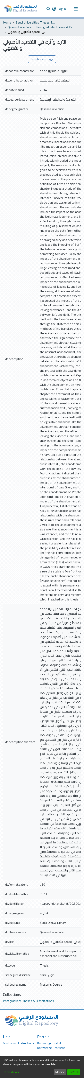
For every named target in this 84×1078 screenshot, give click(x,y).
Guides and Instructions (18, 1043)
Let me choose (11, 1072)
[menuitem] (54, 8)
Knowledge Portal (49, 1043)
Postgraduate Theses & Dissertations (55, 27)
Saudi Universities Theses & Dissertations (35, 22)
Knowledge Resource (51, 1047)
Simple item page (42, 59)
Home (7, 22)
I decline (60, 1071)
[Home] (21, 9)
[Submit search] (48, 8)
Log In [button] (62, 9)
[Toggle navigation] (75, 8)
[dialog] (42, 1067)
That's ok (73, 1071)
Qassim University (20, 27)
